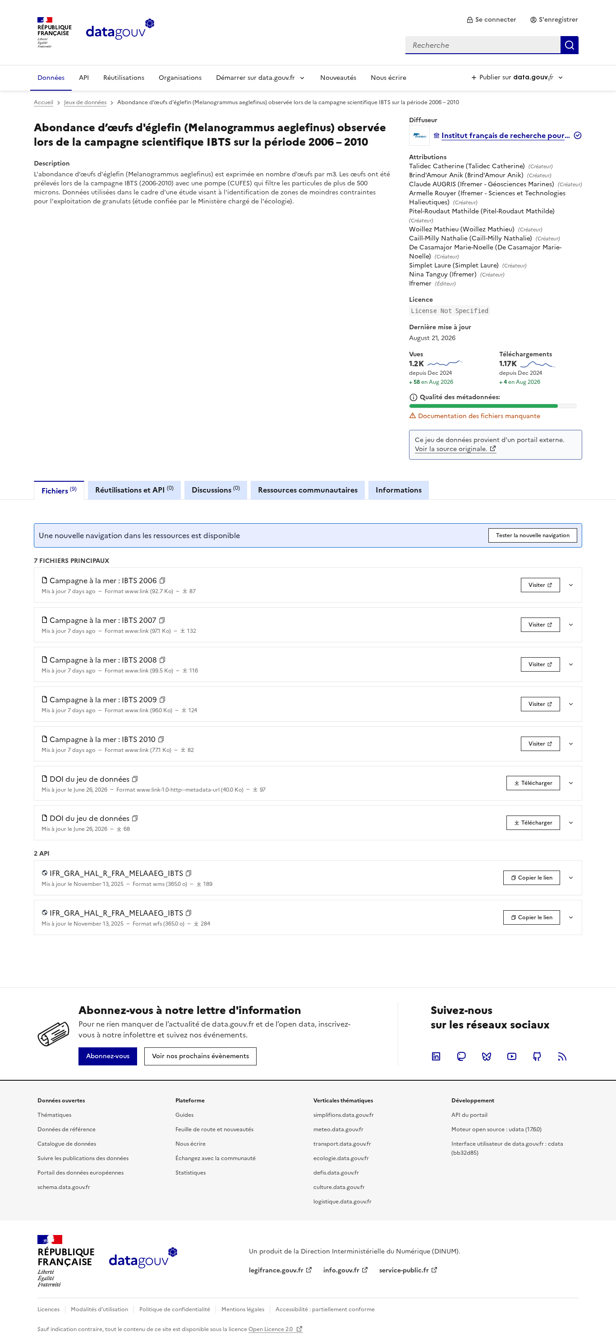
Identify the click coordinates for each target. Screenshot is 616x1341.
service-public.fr (404, 1270)
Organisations (180, 78)
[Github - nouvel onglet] (537, 1056)
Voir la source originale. (451, 449)
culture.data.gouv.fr (339, 1187)
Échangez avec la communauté (215, 1158)
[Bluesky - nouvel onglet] (487, 1056)
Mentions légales (242, 1309)
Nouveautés (338, 78)
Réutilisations (123, 78)
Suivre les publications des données (83, 1158)
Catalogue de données (66, 1144)
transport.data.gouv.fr (342, 1144)
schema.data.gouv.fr (63, 1187)
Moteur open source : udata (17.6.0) (496, 1129)
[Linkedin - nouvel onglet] (436, 1056)
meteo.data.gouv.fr (338, 1129)
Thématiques (54, 1115)
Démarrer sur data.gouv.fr (255, 78)
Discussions (216, 489)
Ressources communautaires (308, 489)
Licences (48, 1309)
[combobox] (492, 45)
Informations (399, 489)
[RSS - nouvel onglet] (562, 1056)
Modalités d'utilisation (99, 1309)
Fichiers (59, 490)
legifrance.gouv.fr (276, 1270)
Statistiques (190, 1173)
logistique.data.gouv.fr (342, 1202)
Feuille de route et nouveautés (214, 1129)
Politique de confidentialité (174, 1309)
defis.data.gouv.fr (336, 1173)
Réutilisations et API (134, 489)
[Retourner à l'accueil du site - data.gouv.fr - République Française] (143, 1261)
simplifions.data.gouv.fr (343, 1115)
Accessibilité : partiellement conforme (325, 1309)
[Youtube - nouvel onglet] (512, 1056)
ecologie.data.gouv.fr (341, 1158)
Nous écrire (388, 78)
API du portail (469, 1115)
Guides (184, 1115)
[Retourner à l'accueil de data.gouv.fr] (120, 31)
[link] (491, 20)
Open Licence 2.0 (271, 1329)
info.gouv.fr (341, 1270)
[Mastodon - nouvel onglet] (461, 1056)
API (84, 78)
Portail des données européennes (80, 1173)
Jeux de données (85, 102)
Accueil (43, 102)
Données (50, 78)
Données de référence (66, 1129)
